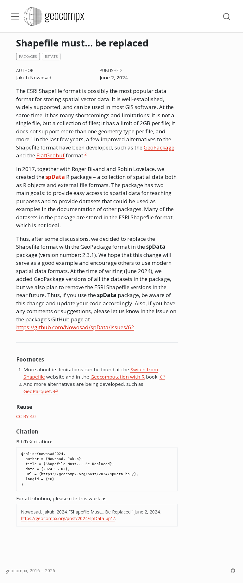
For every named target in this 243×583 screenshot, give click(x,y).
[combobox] (227, 16)
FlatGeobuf (50, 155)
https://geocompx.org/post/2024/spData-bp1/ (68, 518)
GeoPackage (159, 147)
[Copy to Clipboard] (174, 449)
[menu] (15, 16)
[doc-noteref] (32, 139)
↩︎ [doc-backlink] (162, 376)
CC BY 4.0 (26, 416)
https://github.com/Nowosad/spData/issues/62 (75, 327)
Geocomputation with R (117, 376)
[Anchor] (47, 359)
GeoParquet (37, 391)
